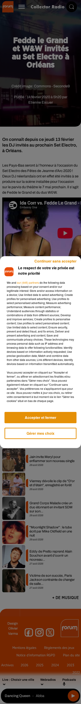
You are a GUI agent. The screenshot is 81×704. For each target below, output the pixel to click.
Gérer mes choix (40, 433)
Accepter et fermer (40, 417)
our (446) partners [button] (28, 282)
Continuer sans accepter (55, 261)
